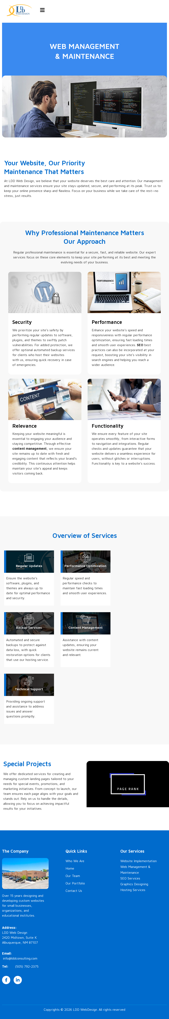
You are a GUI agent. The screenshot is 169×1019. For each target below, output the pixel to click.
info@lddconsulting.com (20, 958)
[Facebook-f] (6, 980)
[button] (42, 10)
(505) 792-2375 (27, 966)
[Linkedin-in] (18, 980)
